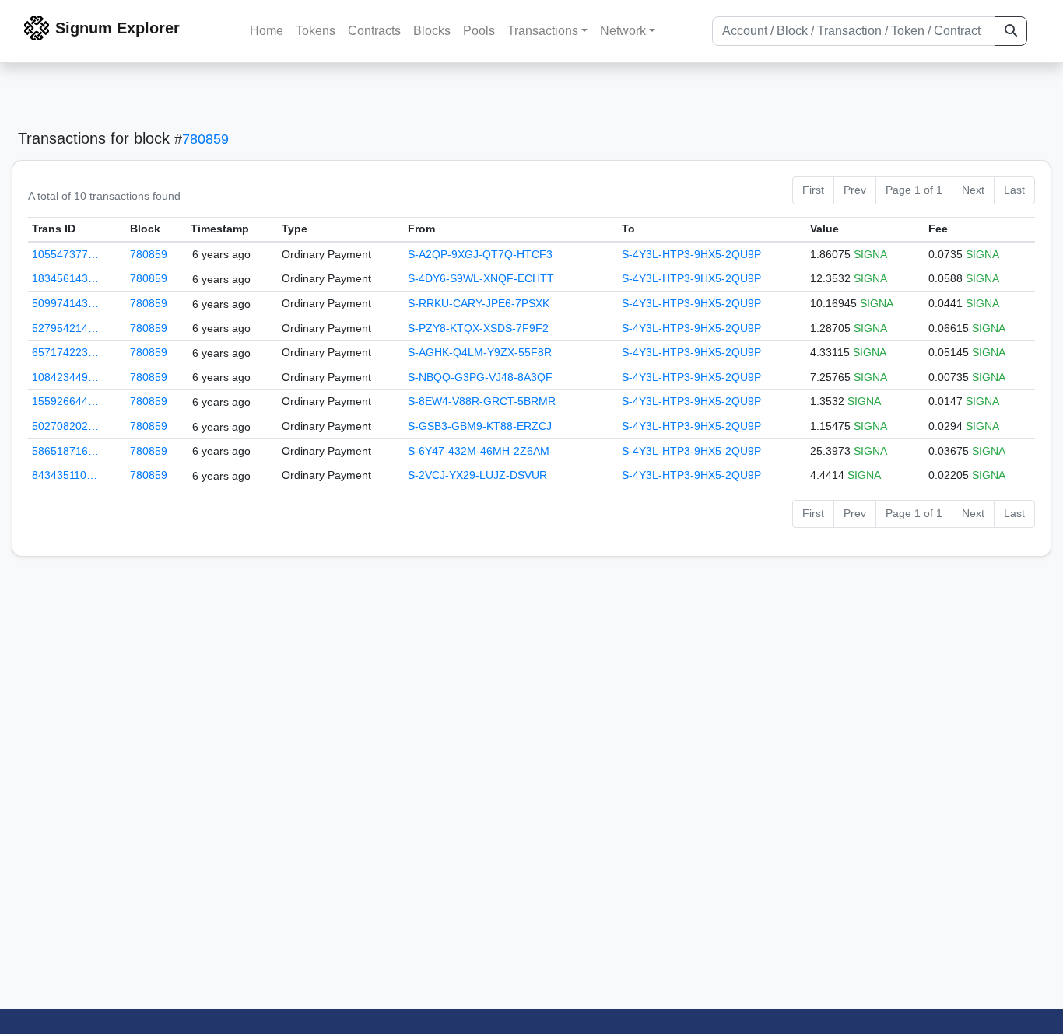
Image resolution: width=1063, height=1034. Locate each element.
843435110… (64, 475)
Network (623, 30)
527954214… (65, 328)
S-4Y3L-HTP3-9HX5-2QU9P (691, 254)
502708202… (65, 426)
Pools (479, 30)
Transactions (542, 30)
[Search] (1011, 31)
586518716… (65, 451)
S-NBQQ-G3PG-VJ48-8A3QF (480, 377)
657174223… (65, 352)
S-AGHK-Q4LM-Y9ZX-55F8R (480, 352)
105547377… (65, 254)
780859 (205, 139)
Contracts (374, 30)
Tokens (315, 30)
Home (266, 30)
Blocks (432, 30)
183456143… (65, 278)
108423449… (65, 377)
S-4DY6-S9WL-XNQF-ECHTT (481, 278)
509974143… (65, 303)
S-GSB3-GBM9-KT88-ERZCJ (480, 426)
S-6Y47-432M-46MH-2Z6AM (478, 451)
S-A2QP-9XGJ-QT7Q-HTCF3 (480, 254)
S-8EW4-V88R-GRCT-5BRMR (482, 401)
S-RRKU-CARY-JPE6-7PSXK (478, 303)
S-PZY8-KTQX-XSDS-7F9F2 (478, 328)
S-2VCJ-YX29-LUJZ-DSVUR (477, 475)
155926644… (65, 401)
